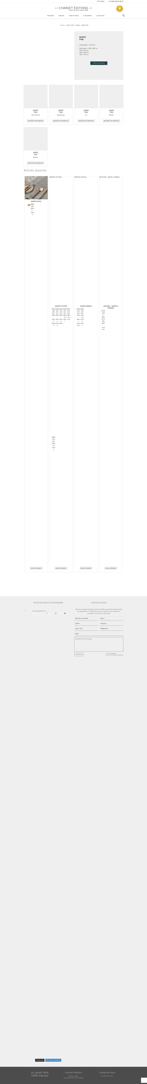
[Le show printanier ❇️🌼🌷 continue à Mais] (42, 988)
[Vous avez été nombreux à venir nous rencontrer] (42, 650)
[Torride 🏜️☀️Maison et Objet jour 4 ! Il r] (54, 920)
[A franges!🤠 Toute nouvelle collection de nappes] (67, 839)
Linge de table (70, 25)
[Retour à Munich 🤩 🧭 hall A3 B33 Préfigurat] (29, 629)
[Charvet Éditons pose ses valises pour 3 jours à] (29, 988)
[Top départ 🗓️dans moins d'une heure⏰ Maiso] (42, 772)
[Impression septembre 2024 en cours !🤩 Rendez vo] (29, 825)
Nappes (78, 25)
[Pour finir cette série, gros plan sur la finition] (67, 988)
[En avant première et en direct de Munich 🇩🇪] (42, 844)
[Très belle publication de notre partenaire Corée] (42, 923)
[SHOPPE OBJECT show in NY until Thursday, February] (54, 811)
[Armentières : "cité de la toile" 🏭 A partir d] (54, 1011)
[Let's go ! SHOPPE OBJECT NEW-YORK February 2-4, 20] (29, 745)
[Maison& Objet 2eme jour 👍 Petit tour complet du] (54, 755)
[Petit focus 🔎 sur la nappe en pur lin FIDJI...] (54, 654)
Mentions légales (73, 1076)
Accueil (62, 25)
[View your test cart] (119, 9)
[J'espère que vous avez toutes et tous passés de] (67, 923)
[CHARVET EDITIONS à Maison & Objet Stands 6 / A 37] (67, 749)
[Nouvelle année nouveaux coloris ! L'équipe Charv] (29, 911)
